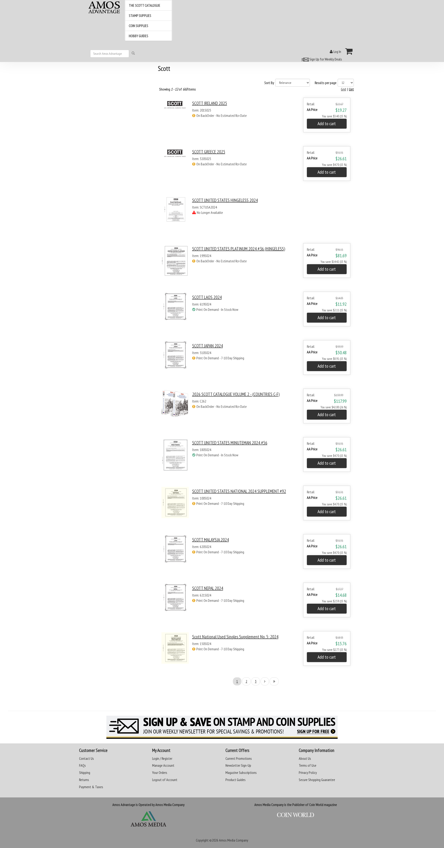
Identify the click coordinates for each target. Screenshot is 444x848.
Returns (84, 779)
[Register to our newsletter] (222, 727)
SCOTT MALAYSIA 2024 (210, 540)
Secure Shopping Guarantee (317, 779)
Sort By (269, 82)
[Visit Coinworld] (295, 815)
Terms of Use (307, 765)
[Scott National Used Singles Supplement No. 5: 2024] (175, 652)
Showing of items (177, 89)
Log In (337, 51)
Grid (343, 89)
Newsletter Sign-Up (238, 765)
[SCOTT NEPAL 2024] (175, 604)
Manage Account (163, 765)
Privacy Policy (308, 772)
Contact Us (86, 758)
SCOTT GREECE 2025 (208, 152)
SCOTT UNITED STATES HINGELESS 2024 (225, 200)
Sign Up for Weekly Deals (325, 59)
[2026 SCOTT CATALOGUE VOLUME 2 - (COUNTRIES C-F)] (175, 410)
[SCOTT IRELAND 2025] (175, 119)
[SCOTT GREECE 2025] (175, 167)
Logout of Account (164, 779)
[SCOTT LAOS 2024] (175, 313)
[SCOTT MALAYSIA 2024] (175, 555)
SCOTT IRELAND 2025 (209, 103)
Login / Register (162, 758)
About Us (305, 758)
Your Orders (159, 772)
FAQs (82, 765)
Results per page (325, 82)
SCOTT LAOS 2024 (207, 297)
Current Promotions (238, 758)
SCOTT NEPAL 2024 (207, 588)
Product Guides (235, 779)
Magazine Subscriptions (241, 772)
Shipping (84, 772)
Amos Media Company (233, 840)
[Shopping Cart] (349, 51)
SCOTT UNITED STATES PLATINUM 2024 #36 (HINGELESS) (238, 249)
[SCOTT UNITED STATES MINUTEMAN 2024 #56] (175, 458)
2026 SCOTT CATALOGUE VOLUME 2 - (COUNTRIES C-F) (236, 394)
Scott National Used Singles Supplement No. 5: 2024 (235, 637)
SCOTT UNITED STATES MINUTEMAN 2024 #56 (229, 443)
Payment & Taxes (91, 786)
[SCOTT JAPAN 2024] (175, 361)
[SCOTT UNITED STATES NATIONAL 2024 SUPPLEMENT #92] (175, 507)
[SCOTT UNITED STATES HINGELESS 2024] (175, 216)
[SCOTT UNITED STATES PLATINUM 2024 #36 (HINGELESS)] (175, 264)
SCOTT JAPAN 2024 (207, 346)
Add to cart (327, 124)
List (351, 89)
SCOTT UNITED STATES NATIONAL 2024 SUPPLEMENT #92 (239, 491)
